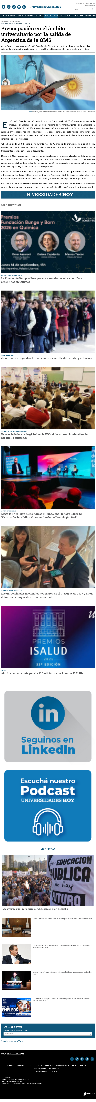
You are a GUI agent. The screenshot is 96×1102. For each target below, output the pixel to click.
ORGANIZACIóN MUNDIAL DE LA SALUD (84, 112)
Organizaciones (51, 16)
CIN (37, 112)
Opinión (67, 16)
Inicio (4, 16)
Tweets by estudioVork (12, 1041)
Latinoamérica (77, 16)
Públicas (11, 16)
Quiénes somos (41, 1071)
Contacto (54, 1071)
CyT (25, 16)
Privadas (19, 16)
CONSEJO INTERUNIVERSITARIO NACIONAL (50, 112)
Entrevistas (90, 16)
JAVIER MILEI (69, 112)
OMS (64, 112)
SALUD (34, 112)
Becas (61, 16)
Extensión (31, 16)
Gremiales (40, 16)
